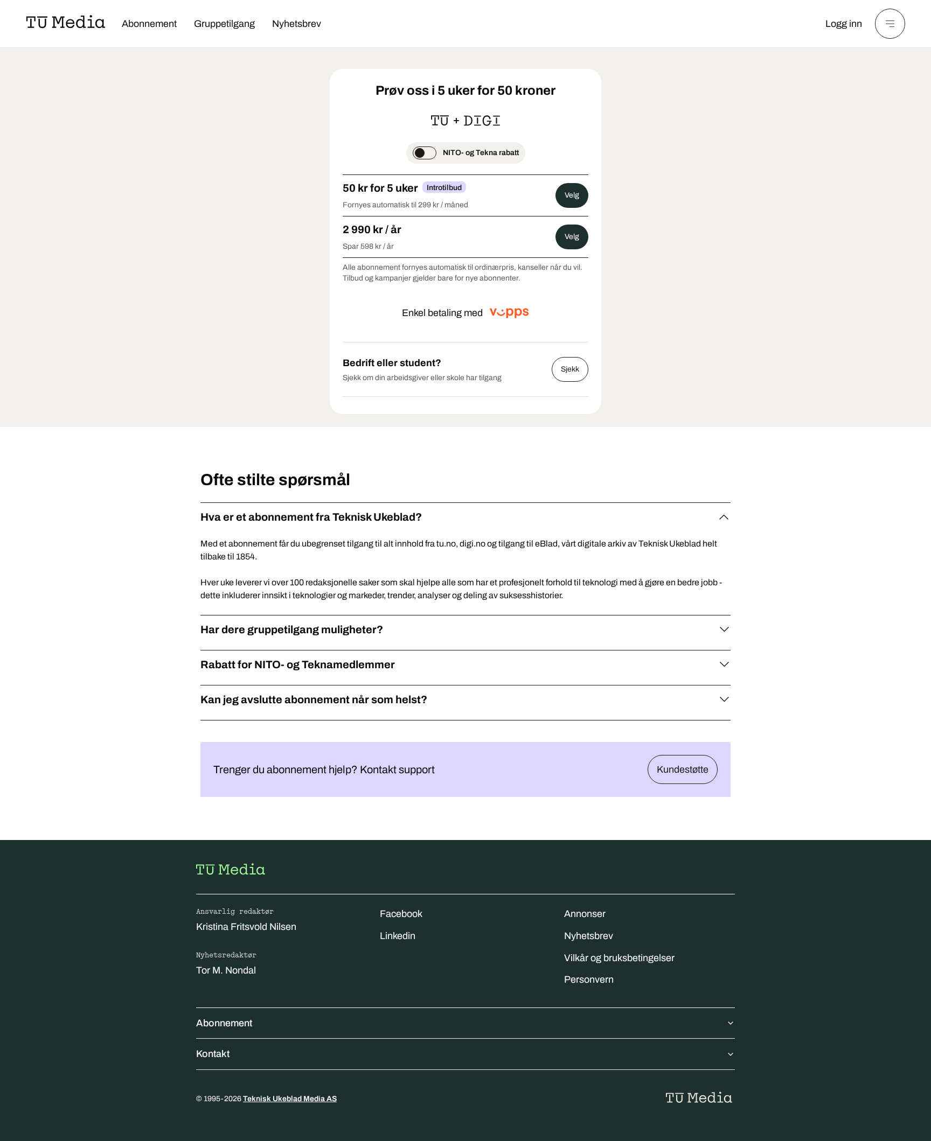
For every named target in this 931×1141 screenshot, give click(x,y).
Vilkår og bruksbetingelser (619, 958)
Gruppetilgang (224, 23)
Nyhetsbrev (296, 23)
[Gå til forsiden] (230, 869)
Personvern (589, 979)
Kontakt (213, 1053)
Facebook (401, 913)
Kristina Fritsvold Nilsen (246, 926)
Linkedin (397, 935)
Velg (572, 195)
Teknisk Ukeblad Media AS (290, 1099)
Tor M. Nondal (226, 970)
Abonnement (149, 23)
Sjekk (570, 369)
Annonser (585, 913)
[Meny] (890, 24)
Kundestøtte (682, 769)
